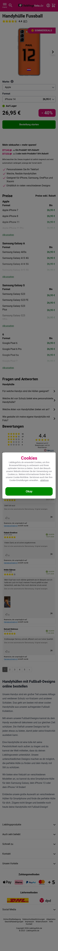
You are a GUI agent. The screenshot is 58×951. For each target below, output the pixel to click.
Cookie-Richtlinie (20, 477)
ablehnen (44, 480)
